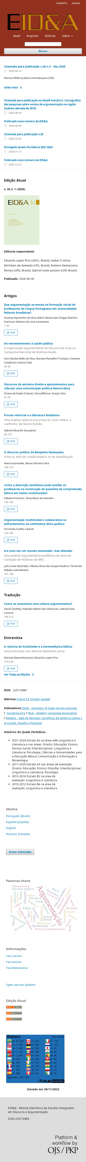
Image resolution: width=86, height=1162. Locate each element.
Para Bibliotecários (17, 968)
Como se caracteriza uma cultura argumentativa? (38, 604)
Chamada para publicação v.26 (23, 134)
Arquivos (32, 36)
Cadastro (61, 3)
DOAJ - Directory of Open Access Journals (49, 708)
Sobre (66, 36)
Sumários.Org (16, 713)
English (11, 828)
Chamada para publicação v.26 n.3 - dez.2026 (34, 66)
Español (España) (17, 822)
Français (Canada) (18, 834)
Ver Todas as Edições (17, 674)
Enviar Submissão (20, 852)
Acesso (76, 3)
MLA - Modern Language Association (52, 713)
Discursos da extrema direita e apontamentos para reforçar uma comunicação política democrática (39, 386)
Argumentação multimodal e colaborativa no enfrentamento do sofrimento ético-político (35, 522)
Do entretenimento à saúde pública (40, 348)
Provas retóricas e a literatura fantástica (37, 419)
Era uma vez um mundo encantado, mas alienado (38, 555)
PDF (12, 332)
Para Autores (13, 962)
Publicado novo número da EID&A (26, 121)
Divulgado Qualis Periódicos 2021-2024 (28, 147)
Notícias (50, 36)
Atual (16, 36)
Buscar (43, 51)
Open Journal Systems (21, 985)
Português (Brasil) (18, 816)
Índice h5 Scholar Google (33, 699)
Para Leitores (14, 956)
